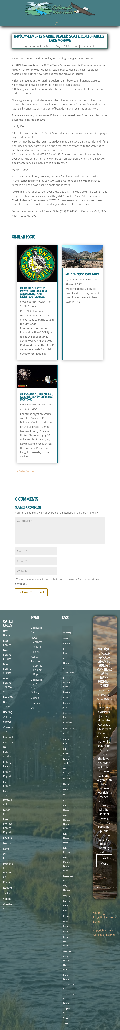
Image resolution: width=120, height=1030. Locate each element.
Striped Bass (66, 1010)
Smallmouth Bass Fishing (68, 998)
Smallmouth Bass (68, 986)
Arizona (66, 643)
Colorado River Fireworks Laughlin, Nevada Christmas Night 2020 (36, 396)
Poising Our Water (66, 941)
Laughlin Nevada (67, 887)
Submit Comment (31, 592)
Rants (6, 882)
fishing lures (66, 741)
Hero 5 (66, 784)
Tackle (6, 893)
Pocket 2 (67, 931)
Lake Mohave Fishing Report (66, 864)
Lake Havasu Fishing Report (66, 822)
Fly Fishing (66, 770)
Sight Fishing (66, 977)
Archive (37, 642)
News (75, 46)
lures (65, 910)
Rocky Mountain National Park (67, 963)
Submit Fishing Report (37, 670)
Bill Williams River (67, 682)
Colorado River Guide (40, 46)
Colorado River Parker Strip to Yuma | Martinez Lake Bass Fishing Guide (104, 667)
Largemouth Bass (68, 877)
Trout (65, 1023)
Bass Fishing (66, 660)
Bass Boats (65, 651)
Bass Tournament (68, 670)
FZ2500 (66, 778)
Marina (66, 916)
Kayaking (67, 800)
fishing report (66, 751)
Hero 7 (66, 789)
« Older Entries (25, 471)
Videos (7, 898)
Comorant (67, 722)
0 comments (88, 46)
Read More (104, 861)
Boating (7, 712)
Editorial (8, 737)
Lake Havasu (66, 807)
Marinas (8, 843)
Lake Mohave (66, 849)
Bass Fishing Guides (7, 654)
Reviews (7, 887)
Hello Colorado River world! (82, 274)
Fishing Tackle (66, 760)
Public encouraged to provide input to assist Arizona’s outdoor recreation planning (33, 292)
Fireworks (67, 733)
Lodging (7, 837)
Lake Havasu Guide (66, 838)
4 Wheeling (67, 630)
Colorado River (67, 715)
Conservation (69, 728)
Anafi (65, 638)
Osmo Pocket (66, 923)
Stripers (66, 1018)
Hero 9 (66, 794)
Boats (65, 697)
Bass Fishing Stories (7, 669)
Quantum (67, 951)
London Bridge (66, 903)
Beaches (8, 696)
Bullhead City (67, 705)
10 (106, 891)
